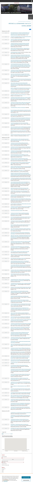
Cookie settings (5, 480)
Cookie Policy (5, 481)
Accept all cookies (26, 477)
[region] (16, 478)
